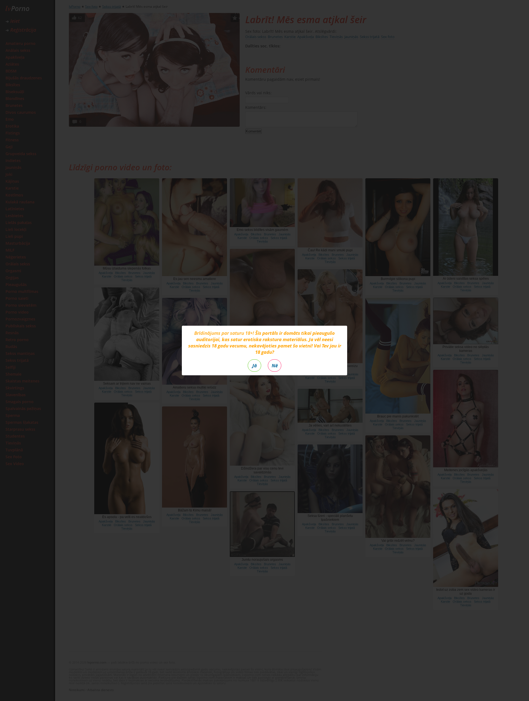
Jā (254, 365)
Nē (275, 365)
